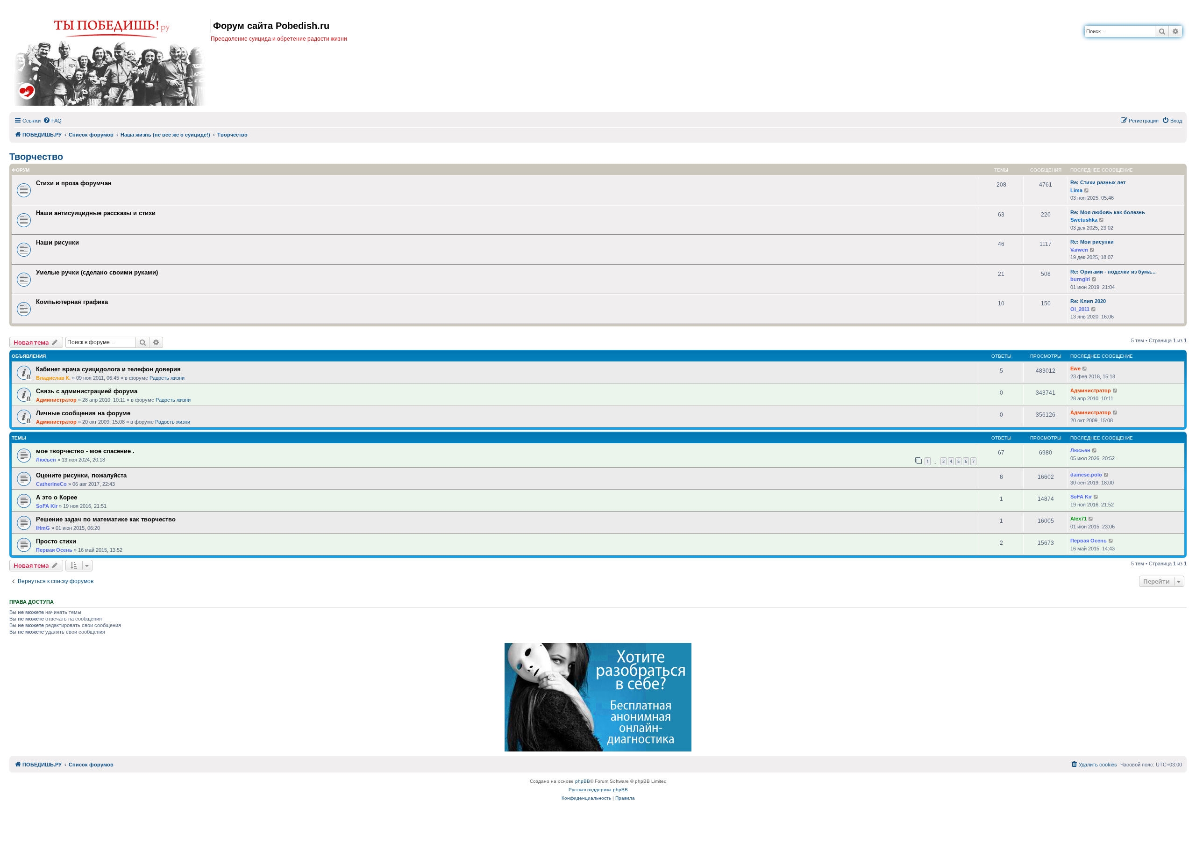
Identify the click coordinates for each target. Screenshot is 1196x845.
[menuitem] (52, 120)
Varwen (1079, 250)
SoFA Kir (46, 506)
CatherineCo (51, 484)
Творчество (36, 157)
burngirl (1080, 279)
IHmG (43, 528)
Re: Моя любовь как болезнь (1107, 212)
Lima (1076, 190)
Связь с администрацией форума (86, 391)
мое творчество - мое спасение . (85, 451)
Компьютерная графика (72, 301)
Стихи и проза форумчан (74, 183)
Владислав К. (53, 378)
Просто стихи (56, 541)
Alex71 (1078, 518)
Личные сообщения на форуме (83, 413)
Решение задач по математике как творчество (106, 519)
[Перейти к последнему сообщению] (1085, 369)
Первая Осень (54, 550)
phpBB (582, 781)
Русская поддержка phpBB (598, 789)
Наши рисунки (57, 242)
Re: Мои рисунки (1092, 242)
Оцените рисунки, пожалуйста (81, 475)
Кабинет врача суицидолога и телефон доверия (108, 369)
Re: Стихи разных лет (1097, 182)
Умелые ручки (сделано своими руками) (97, 272)
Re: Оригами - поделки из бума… (1113, 271)
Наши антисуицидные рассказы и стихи (96, 213)
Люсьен (46, 459)
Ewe (1075, 368)
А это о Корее (56, 497)
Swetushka (1083, 220)
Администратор (56, 400)
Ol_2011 (1079, 309)
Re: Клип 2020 (1088, 301)
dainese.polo (1086, 474)
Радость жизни (167, 378)
